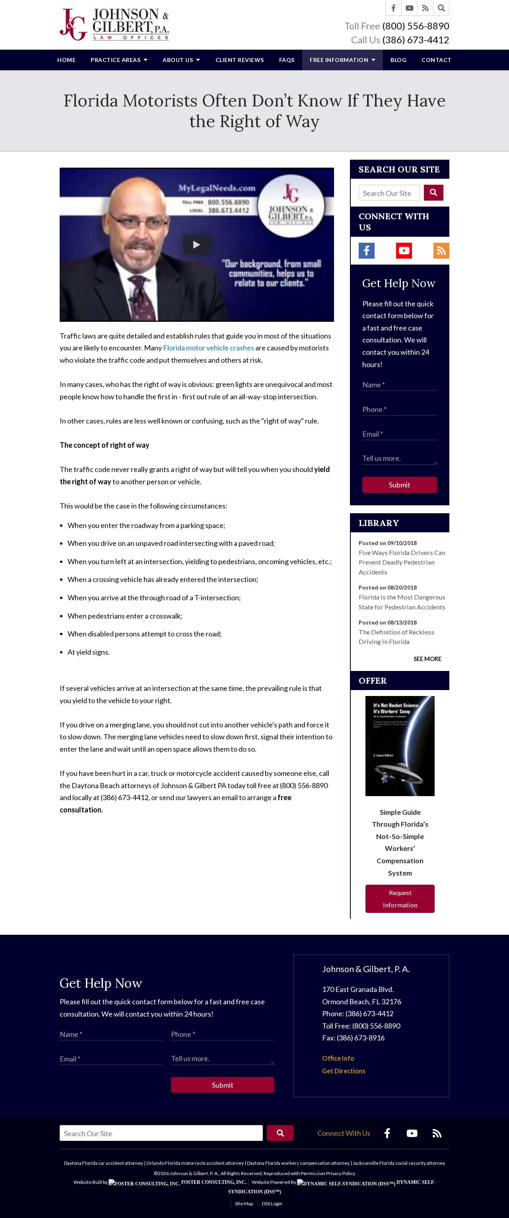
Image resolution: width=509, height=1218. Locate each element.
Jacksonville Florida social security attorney (399, 1163)
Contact (437, 59)
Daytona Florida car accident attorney (103, 1163)
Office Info (338, 1058)
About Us (178, 59)
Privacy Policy (340, 1173)
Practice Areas (116, 59)
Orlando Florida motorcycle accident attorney (195, 1163)
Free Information (340, 59)
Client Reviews (240, 59)
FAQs (287, 59)
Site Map (244, 1203)
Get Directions (343, 1071)
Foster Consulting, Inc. (213, 1182)
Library (379, 522)
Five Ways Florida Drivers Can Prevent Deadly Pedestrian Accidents (402, 562)
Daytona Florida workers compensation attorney (298, 1163)
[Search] (441, 8)
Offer (373, 680)
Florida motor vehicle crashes (208, 347)
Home (66, 59)
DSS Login (272, 1203)
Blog (398, 59)
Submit (399, 484)
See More (427, 658)
